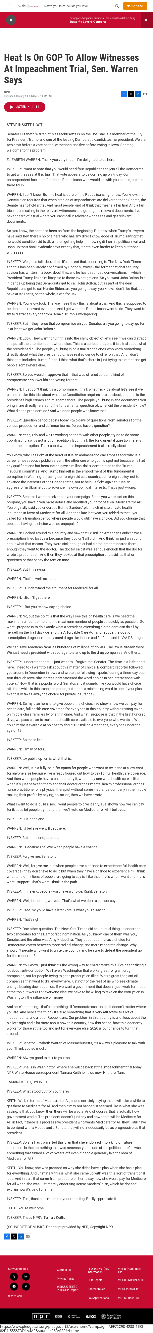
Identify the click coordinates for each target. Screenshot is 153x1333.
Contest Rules (96, 1289)
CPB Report (95, 1280)
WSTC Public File (128, 1298)
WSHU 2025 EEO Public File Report (67, 1288)
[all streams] (147, 20)
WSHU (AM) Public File (129, 1270)
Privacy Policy (65, 1278)
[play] (11, 20)
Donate (137, 6)
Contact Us (64, 1269)
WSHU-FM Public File (131, 1280)
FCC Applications (98, 1298)
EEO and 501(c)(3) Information (99, 1270)
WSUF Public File (128, 1289)
